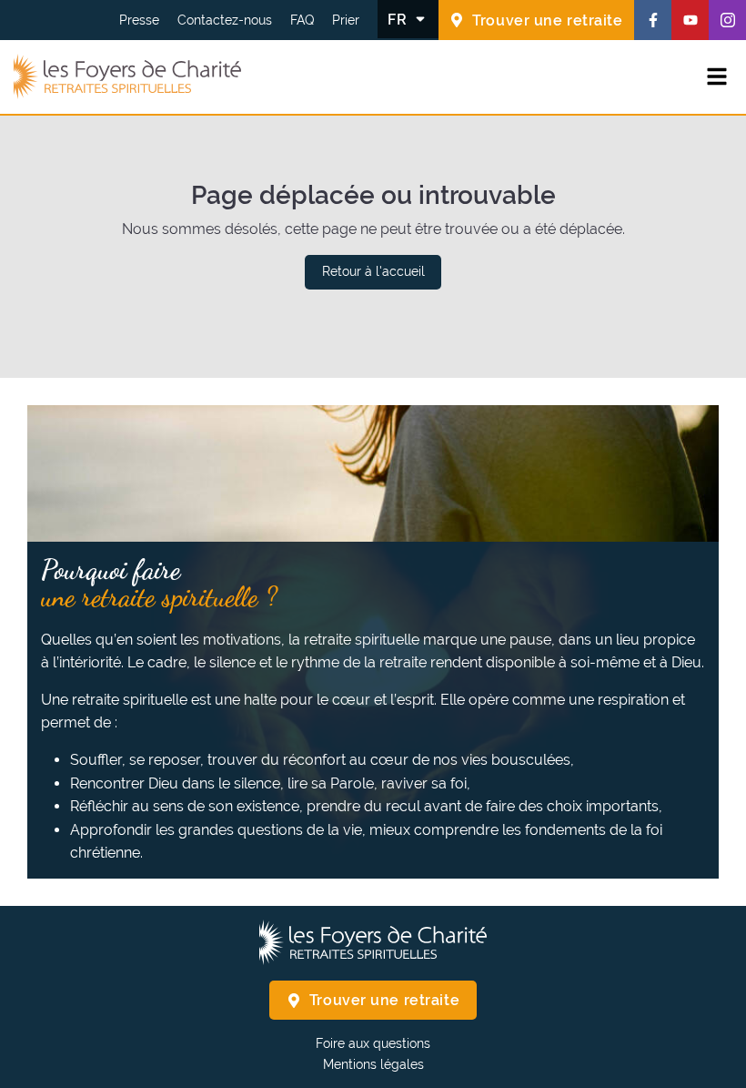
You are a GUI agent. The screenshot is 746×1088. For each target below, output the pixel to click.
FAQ (302, 20)
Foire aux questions (373, 1043)
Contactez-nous (224, 20)
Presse (139, 20)
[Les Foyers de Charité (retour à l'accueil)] (127, 77)
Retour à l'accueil (373, 271)
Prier (345, 20)
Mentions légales (373, 1064)
